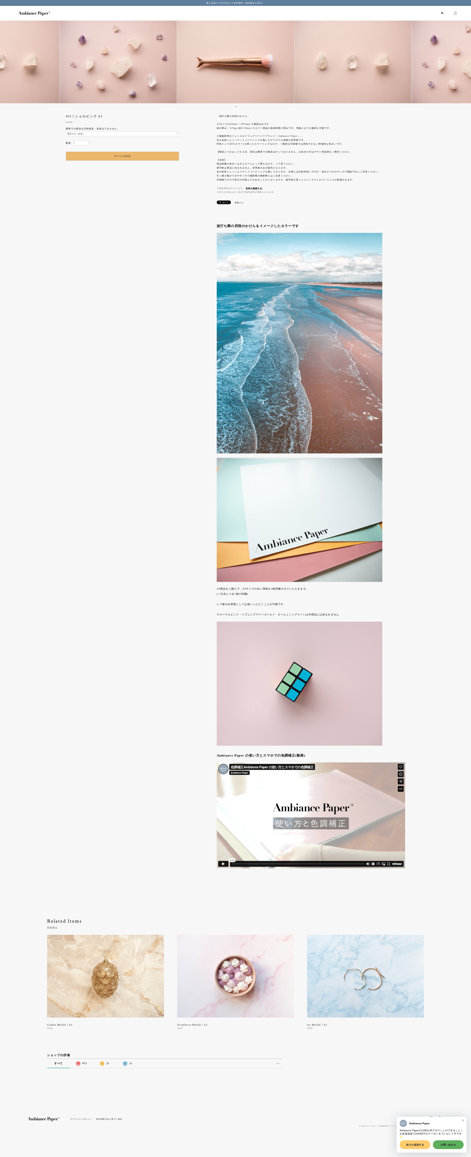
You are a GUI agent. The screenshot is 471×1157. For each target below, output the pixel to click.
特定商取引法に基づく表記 (109, 1119)
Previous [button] (5, 62)
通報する (239, 203)
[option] (118, 62)
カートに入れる (122, 156)
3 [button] (238, 106)
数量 (68, 143)
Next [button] (465, 62)
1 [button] (233, 106)
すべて (58, 1063)
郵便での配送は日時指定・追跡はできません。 (93, 128)
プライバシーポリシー (81, 1119)
